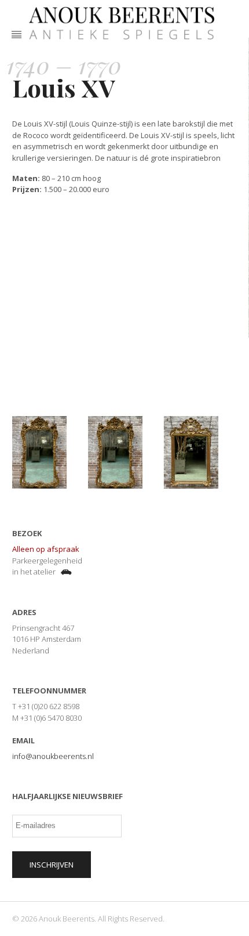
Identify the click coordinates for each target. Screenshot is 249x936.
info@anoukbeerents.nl (53, 756)
